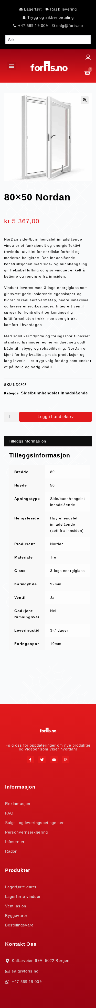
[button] (11, 66)
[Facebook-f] (30, 759)
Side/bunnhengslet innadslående (54, 393)
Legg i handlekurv (56, 416)
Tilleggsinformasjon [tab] (27, 441)
